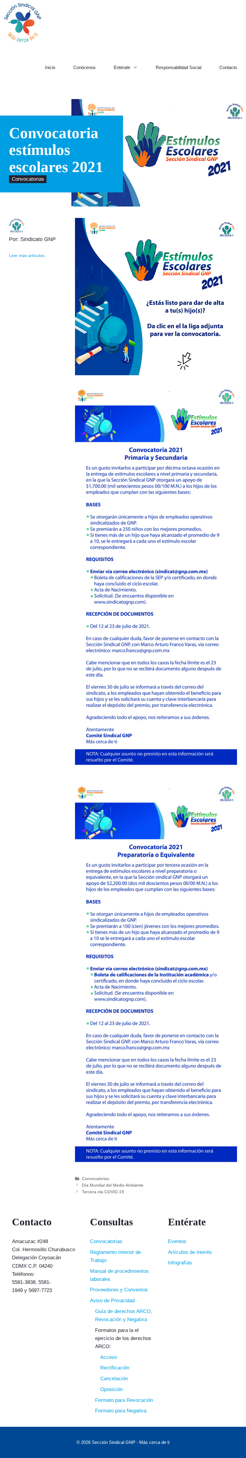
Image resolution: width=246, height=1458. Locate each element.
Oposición (111, 1389)
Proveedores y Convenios (119, 1290)
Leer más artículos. (27, 255)
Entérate (122, 67)
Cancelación (114, 1378)
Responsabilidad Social (178, 67)
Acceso (108, 1357)
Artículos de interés (190, 1252)
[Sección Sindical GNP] (22, 22)
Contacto (228, 67)
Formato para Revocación (124, 1400)
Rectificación (114, 1368)
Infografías (180, 1263)
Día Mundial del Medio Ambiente (112, 1185)
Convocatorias (28, 179)
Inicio (50, 67)
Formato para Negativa (120, 1411)
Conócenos (84, 67)
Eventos (177, 1241)
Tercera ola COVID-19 (103, 1191)
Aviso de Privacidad (112, 1300)
